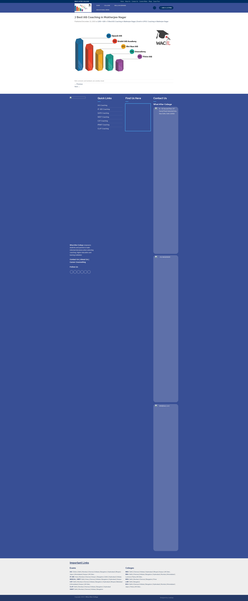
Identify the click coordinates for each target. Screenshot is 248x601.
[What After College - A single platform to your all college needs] (83, 7)
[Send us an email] (166, 1)
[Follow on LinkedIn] (170, 1)
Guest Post (156, 1)
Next (77, 86)
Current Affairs (143, 1)
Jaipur (72, 574)
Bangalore (103, 572)
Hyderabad (111, 572)
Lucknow (128, 577)
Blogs (150, 1)
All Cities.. (88, 584)
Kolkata (97, 572)
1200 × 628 (101, 21)
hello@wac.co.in (164, 406)
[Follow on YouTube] (172, 1)
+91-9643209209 (164, 257)
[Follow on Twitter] (165, 1)
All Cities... (92, 574)
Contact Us (135, 1)
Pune (155, 579)
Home (122, 1)
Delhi (79, 572)
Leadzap (170, 597)
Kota (76, 577)
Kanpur (85, 574)
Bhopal (118, 572)
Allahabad (119, 582)
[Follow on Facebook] (161, 1)
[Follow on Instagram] (163, 1)
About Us (127, 1)
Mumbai (84, 572)
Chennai (90, 572)
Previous (79, 84)
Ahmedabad (78, 574)
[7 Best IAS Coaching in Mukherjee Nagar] (124, 51)
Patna (134, 577)
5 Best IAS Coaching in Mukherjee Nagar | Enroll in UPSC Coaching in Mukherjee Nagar (137, 21)
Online (75, 572)
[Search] (154, 7)
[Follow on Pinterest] (168, 1)
